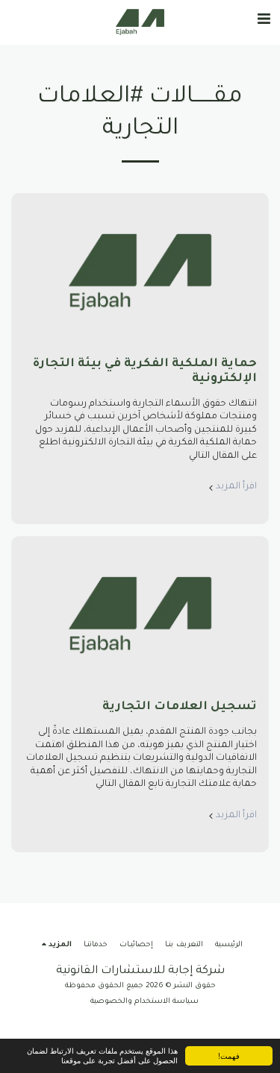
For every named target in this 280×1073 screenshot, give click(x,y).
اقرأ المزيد (236, 487)
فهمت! (229, 1055)
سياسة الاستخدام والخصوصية (144, 1002)
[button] (263, 21)
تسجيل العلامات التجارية (179, 707)
